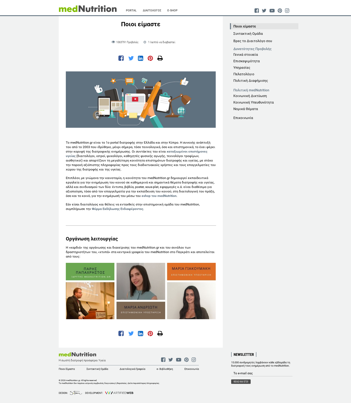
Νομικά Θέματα (245, 109)
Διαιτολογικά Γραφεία (132, 368)
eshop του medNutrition (159, 196)
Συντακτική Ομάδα (248, 34)
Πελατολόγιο (243, 74)
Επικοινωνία (243, 118)
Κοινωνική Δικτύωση (250, 96)
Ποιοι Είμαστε (67, 368)
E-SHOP (172, 10)
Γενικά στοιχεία (245, 54)
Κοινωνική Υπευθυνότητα (253, 102)
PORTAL (131, 10)
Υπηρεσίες (241, 68)
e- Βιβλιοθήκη (165, 368)
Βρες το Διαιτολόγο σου (252, 41)
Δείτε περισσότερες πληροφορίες (143, 383)
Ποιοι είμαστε (244, 26)
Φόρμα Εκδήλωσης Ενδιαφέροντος (117, 209)
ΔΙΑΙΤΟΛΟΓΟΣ (152, 10)
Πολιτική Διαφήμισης (250, 81)
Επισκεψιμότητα (246, 61)
